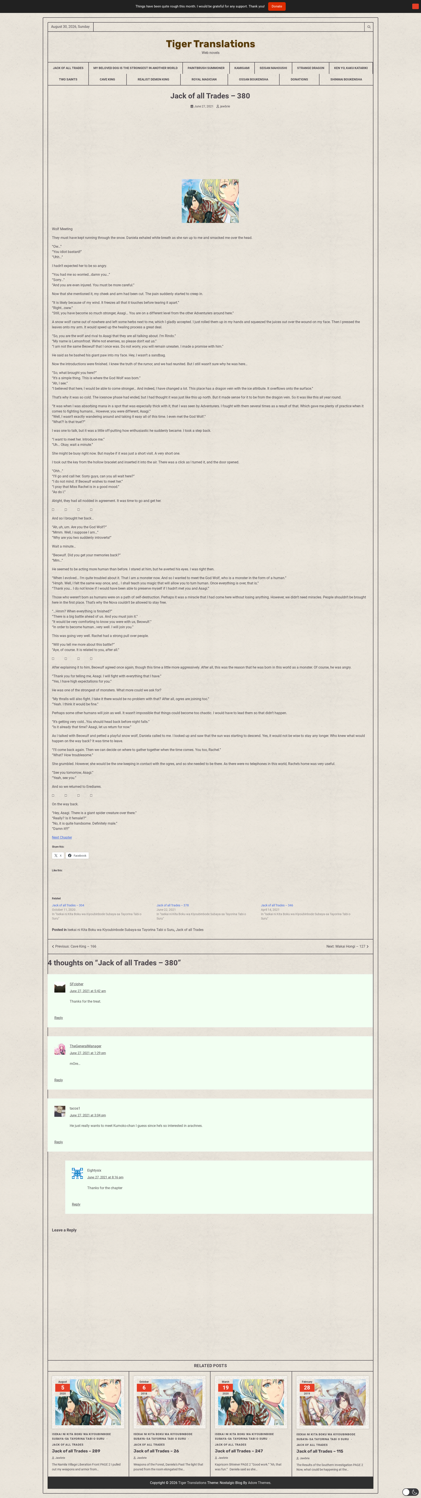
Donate (277, 6)
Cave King (107, 79)
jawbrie (225, 106)
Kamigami (242, 68)
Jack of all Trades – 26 (156, 1451)
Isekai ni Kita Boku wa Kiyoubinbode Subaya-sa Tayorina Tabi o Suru (121, 930)
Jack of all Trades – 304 (68, 905)
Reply (58, 1018)
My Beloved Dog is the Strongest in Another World (135, 68)
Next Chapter (62, 837)
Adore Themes (259, 1483)
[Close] (415, 6)
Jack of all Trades (189, 930)
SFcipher (76, 984)
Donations (299, 79)
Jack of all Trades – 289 (76, 1451)
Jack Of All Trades (68, 68)
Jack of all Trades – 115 (319, 1451)
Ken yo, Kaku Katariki (351, 68)
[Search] (368, 26)
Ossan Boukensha (253, 79)
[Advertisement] (210, 146)
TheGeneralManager (85, 1046)
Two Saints (68, 79)
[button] (410, 1492)
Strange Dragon (310, 68)
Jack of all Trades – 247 (239, 1451)
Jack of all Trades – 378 (173, 905)
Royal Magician (204, 79)
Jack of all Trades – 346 (277, 905)
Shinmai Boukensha (346, 79)
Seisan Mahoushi (273, 68)
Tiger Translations (210, 44)
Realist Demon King (153, 79)
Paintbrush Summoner (206, 68)
